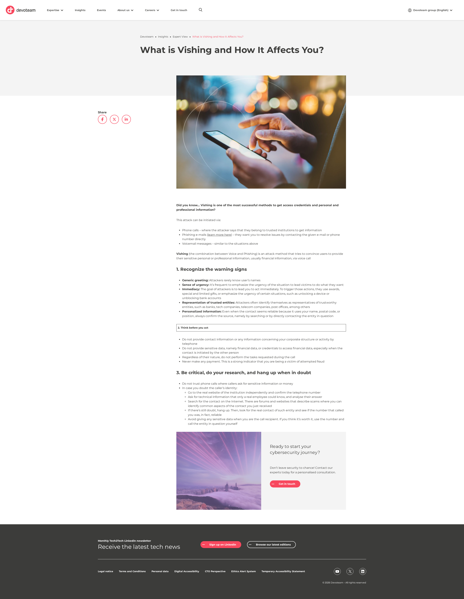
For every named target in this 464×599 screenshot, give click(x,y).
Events (101, 10)
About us (123, 10)
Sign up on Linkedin (222, 544)
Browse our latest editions (273, 544)
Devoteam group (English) (430, 10)
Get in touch (179, 10)
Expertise (53, 10)
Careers (150, 10)
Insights (80, 10)
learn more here (219, 234)
